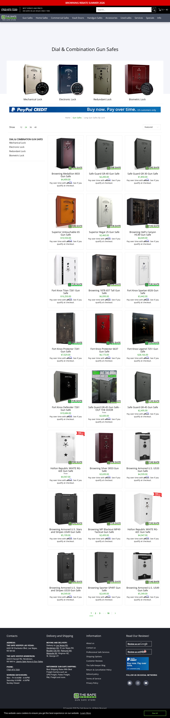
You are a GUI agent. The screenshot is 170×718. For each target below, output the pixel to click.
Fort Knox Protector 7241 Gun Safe (66, 350)
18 (108, 613)
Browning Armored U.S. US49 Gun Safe (142, 589)
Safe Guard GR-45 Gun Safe (143, 407)
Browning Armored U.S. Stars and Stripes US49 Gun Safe (65, 530)
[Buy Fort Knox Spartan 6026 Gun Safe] (142, 270)
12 (21, 127)
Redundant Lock (17, 151)
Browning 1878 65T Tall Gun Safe (104, 291)
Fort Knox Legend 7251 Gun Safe (142, 350)
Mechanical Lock (17, 142)
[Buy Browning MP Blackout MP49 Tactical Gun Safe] (104, 508)
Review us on (134, 644)
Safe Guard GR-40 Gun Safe (104, 173)
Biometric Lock (16, 155)
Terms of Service (93, 678)
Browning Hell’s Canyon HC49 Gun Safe (142, 233)
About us (90, 643)
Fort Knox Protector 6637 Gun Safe (104, 350)
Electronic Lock (16, 147)
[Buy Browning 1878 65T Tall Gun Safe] (104, 270)
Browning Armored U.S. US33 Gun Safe (142, 469)
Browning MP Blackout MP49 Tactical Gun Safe (104, 530)
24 (26, 127)
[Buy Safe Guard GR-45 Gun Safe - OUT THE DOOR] (104, 386)
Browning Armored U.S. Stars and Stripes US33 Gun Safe (65, 589)
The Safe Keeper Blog (95, 665)
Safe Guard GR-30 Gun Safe (143, 173)
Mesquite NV (51, 653)
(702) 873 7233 (13, 669)
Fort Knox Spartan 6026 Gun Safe (142, 291)
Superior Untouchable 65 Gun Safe (66, 233)
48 (35, 127)
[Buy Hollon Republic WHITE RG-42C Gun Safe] (142, 508)
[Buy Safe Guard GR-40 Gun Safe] (104, 153)
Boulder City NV (53, 650)
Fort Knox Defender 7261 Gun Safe (66, 408)
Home (67, 117)
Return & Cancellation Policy (98, 669)
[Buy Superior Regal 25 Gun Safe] (104, 211)
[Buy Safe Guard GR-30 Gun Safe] (142, 153)
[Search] (154, 9)
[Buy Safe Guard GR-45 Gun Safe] (142, 386)
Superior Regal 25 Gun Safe (104, 232)
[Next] (116, 613)
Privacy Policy (92, 683)
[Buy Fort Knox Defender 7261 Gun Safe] (65, 386)
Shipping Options (94, 656)
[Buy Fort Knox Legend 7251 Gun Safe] (142, 328)
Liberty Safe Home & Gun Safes (29, 661)
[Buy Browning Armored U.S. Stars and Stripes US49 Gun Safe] (65, 508)
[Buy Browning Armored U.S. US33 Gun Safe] (142, 447)
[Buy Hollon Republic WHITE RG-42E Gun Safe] (65, 447)
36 (31, 127)
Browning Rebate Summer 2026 (85, 2)
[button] (26, 139)
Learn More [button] (85, 713)
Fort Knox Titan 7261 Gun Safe (66, 291)
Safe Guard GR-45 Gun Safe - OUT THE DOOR (104, 408)
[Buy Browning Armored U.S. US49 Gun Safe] (142, 567)
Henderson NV (52, 648)
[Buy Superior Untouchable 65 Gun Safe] (65, 211)
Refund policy (92, 674)
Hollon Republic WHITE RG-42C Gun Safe (143, 530)
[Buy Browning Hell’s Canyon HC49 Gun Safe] (142, 211)
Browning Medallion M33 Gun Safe (66, 175)
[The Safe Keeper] (10, 18)
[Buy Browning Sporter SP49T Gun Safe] (104, 567)
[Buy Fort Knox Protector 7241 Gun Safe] (65, 328)
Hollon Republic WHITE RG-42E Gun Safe (65, 469)
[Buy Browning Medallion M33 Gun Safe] (65, 153)
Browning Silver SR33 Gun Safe (104, 469)
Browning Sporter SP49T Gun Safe (104, 589)
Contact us (91, 647)
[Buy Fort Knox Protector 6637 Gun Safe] (104, 328)
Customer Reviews (94, 661)
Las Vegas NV (62, 645)
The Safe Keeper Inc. (84, 708)
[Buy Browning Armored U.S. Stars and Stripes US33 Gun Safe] (65, 567)
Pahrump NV (66, 650)
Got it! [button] (155, 713)
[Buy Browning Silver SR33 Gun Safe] (104, 447)
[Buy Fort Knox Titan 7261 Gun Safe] (65, 270)
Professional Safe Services (97, 652)
